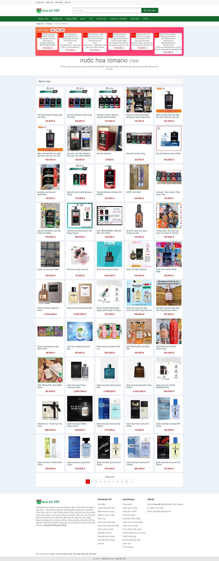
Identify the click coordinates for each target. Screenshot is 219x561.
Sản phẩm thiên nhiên (131, 518)
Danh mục (49, 2)
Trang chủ (40, 2)
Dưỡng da (57, 19)
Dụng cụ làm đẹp (118, 19)
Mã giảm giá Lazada (106, 536)
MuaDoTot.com (108, 559)
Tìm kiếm (151, 10)
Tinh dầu (135, 19)
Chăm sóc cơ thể (129, 511)
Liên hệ (67, 2)
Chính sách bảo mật (106, 508)
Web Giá (84, 554)
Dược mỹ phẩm (129, 515)
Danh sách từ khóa (105, 529)
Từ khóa (49, 24)
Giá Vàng (76, 554)
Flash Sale (42, 30)
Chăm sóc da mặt (130, 508)
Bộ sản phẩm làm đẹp (132, 540)
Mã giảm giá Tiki (104, 533)
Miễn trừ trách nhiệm (106, 515)
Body (82, 19)
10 (127, 481)
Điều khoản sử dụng (106, 511)
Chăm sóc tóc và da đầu (133, 522)
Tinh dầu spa (128, 547)
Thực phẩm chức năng (132, 529)
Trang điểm (71, 19)
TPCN (145, 19)
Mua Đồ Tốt (120, 559)
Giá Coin (92, 554)
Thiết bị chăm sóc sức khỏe (134, 533)
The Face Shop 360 (64, 554)
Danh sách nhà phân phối (108, 526)
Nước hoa (102, 19)
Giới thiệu (59, 2)
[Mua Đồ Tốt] (48, 501)
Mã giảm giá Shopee (106, 540)
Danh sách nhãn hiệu (106, 522)
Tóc (91, 19)
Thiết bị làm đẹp (129, 536)
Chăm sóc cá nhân (130, 526)
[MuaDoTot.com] (48, 10)
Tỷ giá (52, 554)
